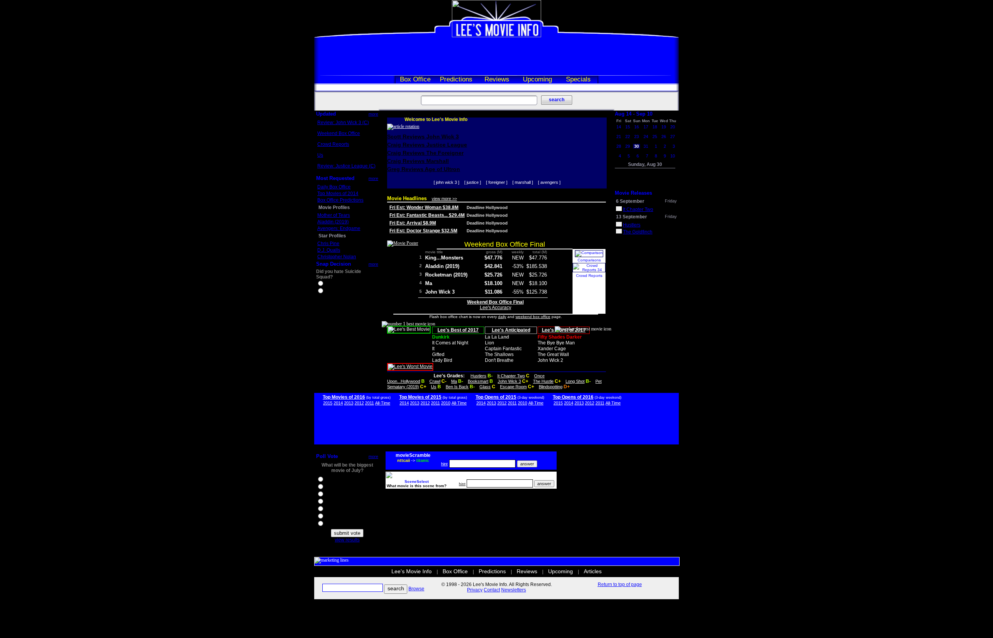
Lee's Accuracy (495, 307)
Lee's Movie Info (411, 571)
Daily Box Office (334, 187)
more (373, 114)
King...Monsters (444, 258)
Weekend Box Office (338, 133)
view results (347, 540)
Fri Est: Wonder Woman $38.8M (423, 207)
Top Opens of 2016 (573, 397)
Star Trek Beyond (342, 502)
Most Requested (335, 178)
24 (645, 136)
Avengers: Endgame (338, 228)
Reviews (496, 79)
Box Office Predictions (340, 200)
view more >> (444, 198)
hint (444, 464)
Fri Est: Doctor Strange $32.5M (423, 230)
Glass (485, 386)
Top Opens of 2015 (496, 397)
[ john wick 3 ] (446, 182)
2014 (338, 403)
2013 (348, 403)
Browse (416, 588)
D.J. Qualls (328, 250)
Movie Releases (633, 193)
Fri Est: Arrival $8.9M (412, 223)
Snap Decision (333, 264)
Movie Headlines (407, 198)
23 (636, 136)
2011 (369, 403)
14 (618, 126)
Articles (593, 571)
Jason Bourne (339, 495)
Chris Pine (328, 243)
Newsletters (513, 590)
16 (636, 126)
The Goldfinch (637, 232)
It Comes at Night (450, 343)
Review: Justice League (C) (346, 166)
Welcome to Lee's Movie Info (436, 119)
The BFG (333, 509)
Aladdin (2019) (333, 222)
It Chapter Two (511, 375)
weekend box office (533, 317)
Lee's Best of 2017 (458, 330)
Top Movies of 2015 (420, 397)
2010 (445, 403)
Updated (326, 114)
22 (627, 136)
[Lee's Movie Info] (496, 35)
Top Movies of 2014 (337, 193)
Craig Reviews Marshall (418, 161)
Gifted (438, 354)
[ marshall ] (522, 182)
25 (654, 136)
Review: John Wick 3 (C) (343, 122)
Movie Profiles (334, 207)
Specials (578, 79)
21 (618, 136)
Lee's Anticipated (511, 330)
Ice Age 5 (334, 487)
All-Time (382, 403)
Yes (328, 284)
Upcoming (537, 79)
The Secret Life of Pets (348, 524)
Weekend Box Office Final (504, 244)
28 (618, 146)
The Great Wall (553, 354)
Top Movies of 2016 (344, 397)
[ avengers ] (549, 182)
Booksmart (478, 381)
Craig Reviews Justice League (427, 145)
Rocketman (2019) (446, 275)
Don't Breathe (499, 360)
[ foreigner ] (496, 182)
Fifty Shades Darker (560, 337)
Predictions (456, 79)
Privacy (475, 590)
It (433, 348)
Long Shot (575, 381)
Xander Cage (552, 348)
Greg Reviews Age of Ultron (423, 169)
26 (663, 136)
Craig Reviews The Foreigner (425, 153)
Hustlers (478, 375)
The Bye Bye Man (556, 343)
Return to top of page (620, 584)
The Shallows (499, 354)
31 (645, 146)
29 (627, 146)
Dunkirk (441, 337)
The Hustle (543, 381)
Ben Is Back (457, 386)
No (327, 291)
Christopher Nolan (336, 256)
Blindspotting (550, 386)
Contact (492, 590)
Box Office (415, 79)
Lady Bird (442, 360)
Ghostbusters (338, 480)
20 (672, 126)
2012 (359, 403)
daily (502, 317)
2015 (327, 403)
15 (627, 126)
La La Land (497, 337)
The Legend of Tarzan (347, 517)
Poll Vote (327, 456)
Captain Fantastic (503, 348)
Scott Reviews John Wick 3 (423, 136)
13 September (631, 217)
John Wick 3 (440, 292)
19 (663, 126)
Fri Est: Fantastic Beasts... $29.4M (427, 215)
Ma (428, 283)
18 (654, 126)
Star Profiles (332, 236)
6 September (630, 201)
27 (672, 136)
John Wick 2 (550, 360)
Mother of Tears (333, 215)
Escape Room (513, 386)
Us (320, 155)
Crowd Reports (333, 144)
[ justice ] (472, 182)
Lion (489, 343)
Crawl (434, 381)
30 (636, 146)
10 (672, 156)
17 (645, 126)
